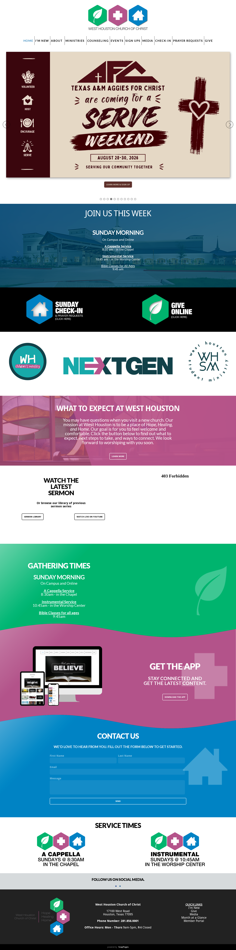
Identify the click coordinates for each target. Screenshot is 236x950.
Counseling (98, 40)
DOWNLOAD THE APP (175, 697)
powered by (118, 947)
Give (209, 40)
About (57, 40)
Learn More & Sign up (118, 184)
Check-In (163, 40)
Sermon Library (32, 517)
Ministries (75, 40)
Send (118, 801)
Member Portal (194, 921)
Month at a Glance (193, 917)
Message (55, 778)
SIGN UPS (132, 40)
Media (147, 40)
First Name (57, 755)
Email (53, 767)
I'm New (42, 40)
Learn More (118, 456)
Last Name (125, 755)
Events (117, 40)
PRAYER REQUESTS (188, 40)
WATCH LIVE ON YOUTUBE (90, 517)
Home (28, 40)
